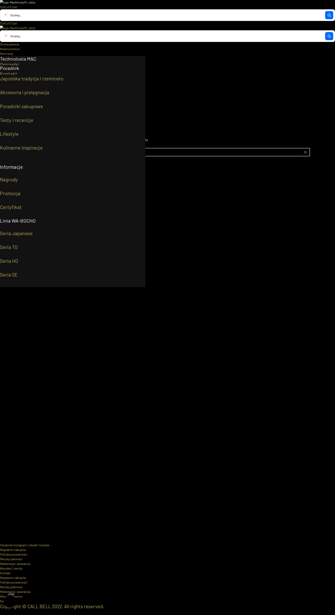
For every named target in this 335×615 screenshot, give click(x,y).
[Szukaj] (329, 15)
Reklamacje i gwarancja (15, 563)
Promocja (10, 193)
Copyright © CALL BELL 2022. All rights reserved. (52, 606)
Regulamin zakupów (13, 549)
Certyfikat (11, 207)
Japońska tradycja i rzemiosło (31, 78)
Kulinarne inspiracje (21, 147)
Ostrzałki (9, 64)
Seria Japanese (16, 233)
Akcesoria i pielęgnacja (24, 92)
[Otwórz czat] (10, 601)
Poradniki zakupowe (21, 106)
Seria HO (9, 261)
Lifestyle (9, 134)
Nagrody (9, 179)
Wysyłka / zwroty (11, 568)
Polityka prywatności (14, 554)
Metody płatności (11, 559)
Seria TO (9, 247)
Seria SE (9, 274)
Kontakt (8, 74)
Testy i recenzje (16, 120)
